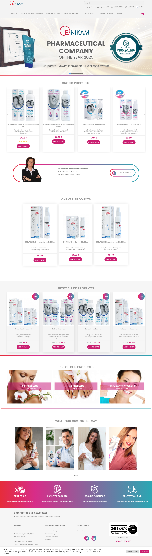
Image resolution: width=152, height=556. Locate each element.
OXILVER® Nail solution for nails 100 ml (40, 242)
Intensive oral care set (93, 329)
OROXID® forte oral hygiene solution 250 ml (23, 125)
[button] (3, 46)
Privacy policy (50, 534)
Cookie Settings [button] (133, 551)
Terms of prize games (53, 531)
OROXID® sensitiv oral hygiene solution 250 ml (58, 125)
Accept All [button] (145, 551)
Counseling (81, 531)
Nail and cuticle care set (129, 329)
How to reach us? (20, 536)
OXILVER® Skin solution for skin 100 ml (111, 242)
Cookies (48, 539)
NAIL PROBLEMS (76, 386)
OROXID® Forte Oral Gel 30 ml (93, 124)
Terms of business (51, 536)
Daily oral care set (58, 329)
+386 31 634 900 (125, 173)
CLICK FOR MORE (30, 388)
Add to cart (23, 146)
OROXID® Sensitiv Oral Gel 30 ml (129, 124)
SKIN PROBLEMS (29, 386)
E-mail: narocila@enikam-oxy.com (26, 544)
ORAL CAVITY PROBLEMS (122, 386)
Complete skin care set (23, 329)
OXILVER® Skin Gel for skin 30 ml (75, 242)
